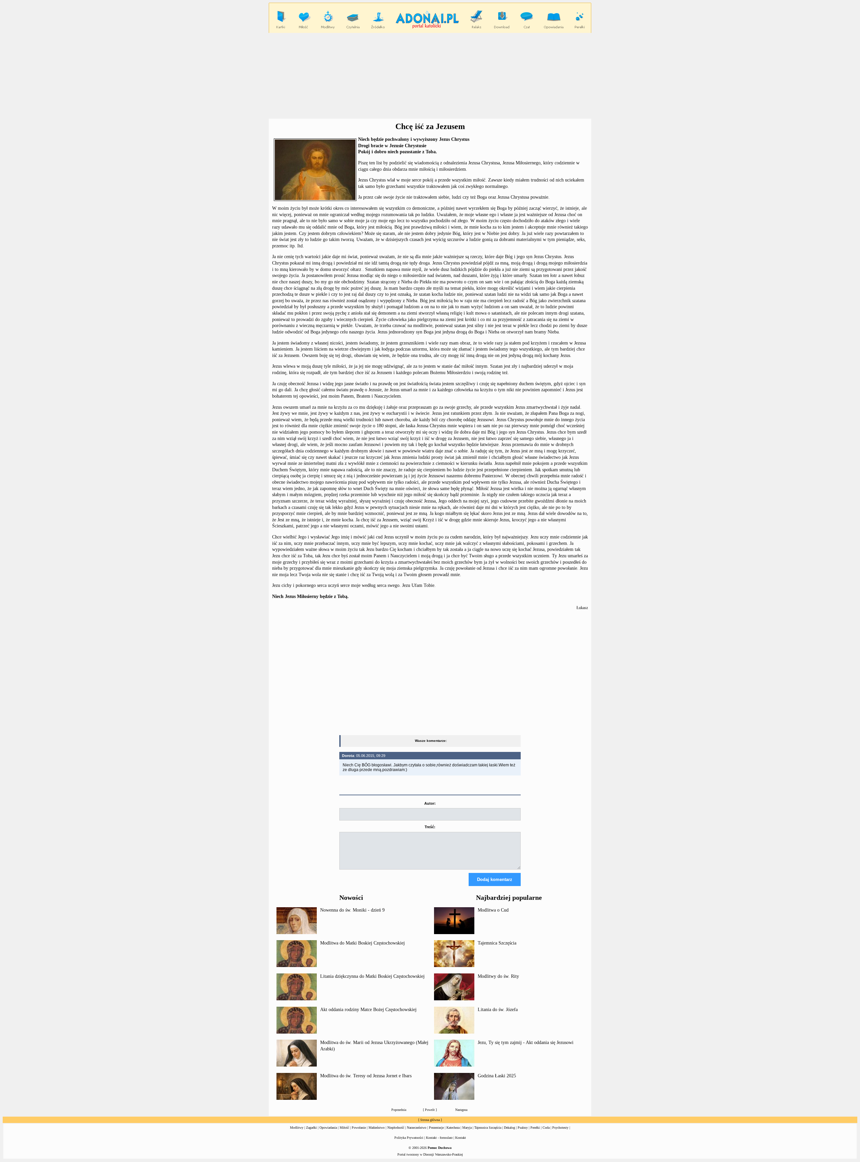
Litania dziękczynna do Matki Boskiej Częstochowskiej (372, 976)
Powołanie (359, 1127)
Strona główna (430, 1120)
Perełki (535, 1127)
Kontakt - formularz (439, 1137)
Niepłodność (395, 1127)
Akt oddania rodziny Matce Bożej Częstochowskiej (368, 1009)
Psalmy (523, 1127)
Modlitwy (296, 1127)
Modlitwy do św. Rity (498, 976)
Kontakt (460, 1137)
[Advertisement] (430, 76)
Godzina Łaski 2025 (497, 1075)
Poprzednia (398, 1110)
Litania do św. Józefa (498, 1009)
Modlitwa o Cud (493, 910)
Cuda (546, 1127)
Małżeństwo (377, 1127)
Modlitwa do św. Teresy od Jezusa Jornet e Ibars (366, 1075)
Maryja (467, 1127)
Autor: (430, 803)
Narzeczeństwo (416, 1127)
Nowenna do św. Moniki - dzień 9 (352, 910)
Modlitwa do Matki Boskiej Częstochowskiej (362, 943)
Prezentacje (436, 1127)
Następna (461, 1110)
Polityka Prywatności (408, 1137)
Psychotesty (560, 1127)
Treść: (430, 827)
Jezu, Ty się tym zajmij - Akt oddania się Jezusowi (525, 1042)
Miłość (344, 1127)
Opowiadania (328, 1127)
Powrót (430, 1110)
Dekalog (509, 1127)
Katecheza (453, 1127)
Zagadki (311, 1127)
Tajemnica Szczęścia (497, 943)
